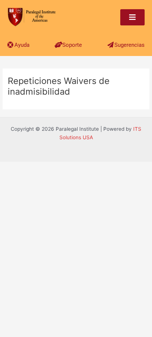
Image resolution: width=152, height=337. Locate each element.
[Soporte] (58, 45)
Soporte (72, 45)
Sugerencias (129, 45)
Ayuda (22, 45)
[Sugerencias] (110, 45)
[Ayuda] (10, 45)
